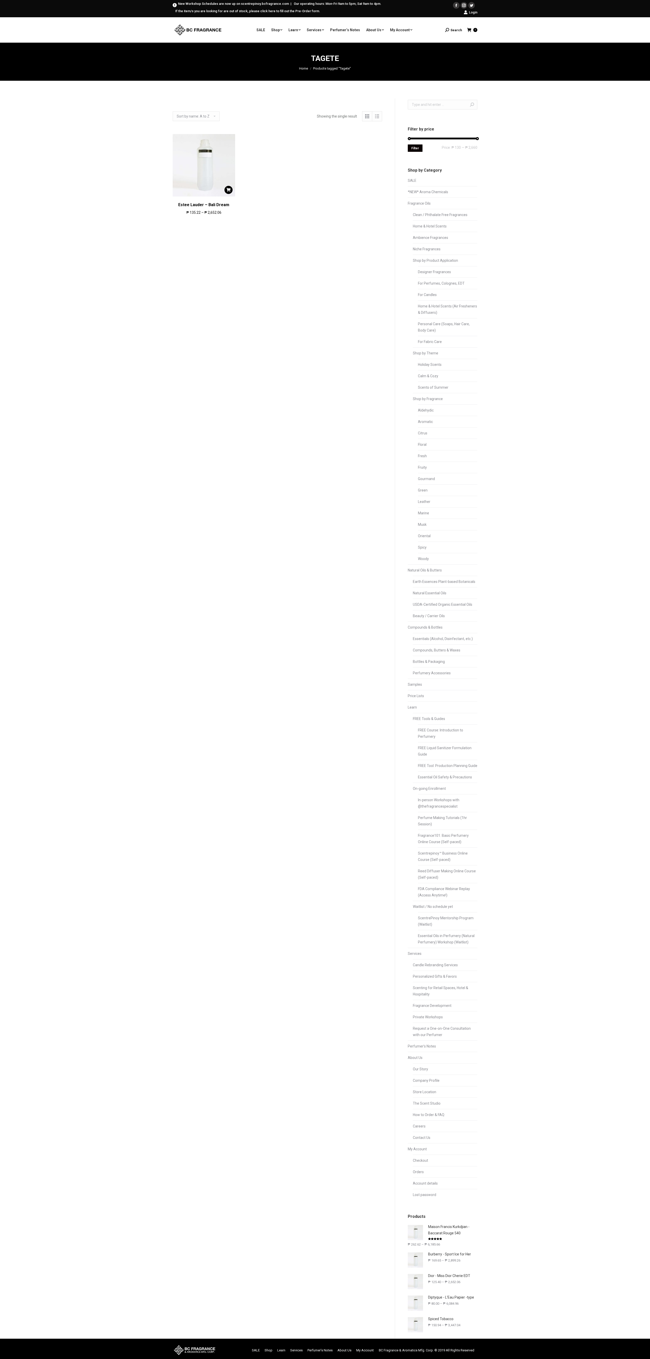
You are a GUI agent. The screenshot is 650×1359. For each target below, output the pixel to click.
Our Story (420, 1069)
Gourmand (426, 479)
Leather (424, 502)
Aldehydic (426, 410)
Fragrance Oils (419, 203)
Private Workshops (428, 1017)
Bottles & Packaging (429, 662)
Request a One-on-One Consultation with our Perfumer (442, 1031)
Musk (422, 524)
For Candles (427, 295)
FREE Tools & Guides (429, 719)
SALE (412, 180)
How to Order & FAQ (428, 1115)
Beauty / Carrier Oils (429, 616)
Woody (423, 559)
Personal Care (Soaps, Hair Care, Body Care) (444, 327)
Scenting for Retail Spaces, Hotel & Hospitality (440, 991)
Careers (419, 1126)
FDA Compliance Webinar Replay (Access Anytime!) (444, 892)
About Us (415, 1058)
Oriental (424, 536)
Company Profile (426, 1080)
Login (473, 12)
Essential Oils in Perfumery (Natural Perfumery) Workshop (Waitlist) (446, 939)
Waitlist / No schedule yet (433, 907)
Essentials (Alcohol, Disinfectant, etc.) (443, 639)
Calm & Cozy (428, 376)
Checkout (420, 1160)
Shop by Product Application (435, 260)
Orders (418, 1172)
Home (303, 68)
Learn (412, 707)
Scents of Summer (433, 387)
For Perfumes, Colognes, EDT (441, 283)
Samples (415, 684)
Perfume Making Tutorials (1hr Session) (442, 821)
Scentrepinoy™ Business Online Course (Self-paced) (443, 856)
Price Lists (416, 696)
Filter (415, 148)
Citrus (422, 433)
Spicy (422, 547)
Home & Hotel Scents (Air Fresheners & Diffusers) (447, 309)
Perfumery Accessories (432, 673)
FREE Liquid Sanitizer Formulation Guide (445, 751)
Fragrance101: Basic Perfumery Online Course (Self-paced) (443, 838)
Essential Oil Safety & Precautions (445, 777)
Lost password (424, 1195)
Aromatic (425, 422)
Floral (422, 445)
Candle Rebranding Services (435, 965)
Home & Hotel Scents (430, 226)
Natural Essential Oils (429, 593)
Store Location (424, 1092)
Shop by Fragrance (428, 399)
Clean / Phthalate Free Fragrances (440, 215)
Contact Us (421, 1138)
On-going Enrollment (429, 789)
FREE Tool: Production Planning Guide (447, 766)
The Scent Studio (427, 1103)
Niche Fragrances (427, 249)
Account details (425, 1183)
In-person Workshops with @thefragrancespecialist (438, 803)
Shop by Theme (425, 353)
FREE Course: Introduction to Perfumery (440, 733)
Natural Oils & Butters (425, 570)
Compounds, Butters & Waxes (436, 650)
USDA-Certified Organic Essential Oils (442, 604)
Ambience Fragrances (430, 238)
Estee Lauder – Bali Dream (203, 204)
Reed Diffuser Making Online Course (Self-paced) (447, 874)
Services (414, 954)
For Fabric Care (430, 342)
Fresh (422, 456)
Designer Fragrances (434, 272)
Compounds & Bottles (425, 627)
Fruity (422, 467)
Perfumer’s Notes (422, 1046)
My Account (417, 1149)
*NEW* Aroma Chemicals (428, 192)
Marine (423, 513)
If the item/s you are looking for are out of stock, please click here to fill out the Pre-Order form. (247, 11)
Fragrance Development (432, 1006)
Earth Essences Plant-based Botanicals (444, 582)
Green (423, 490)
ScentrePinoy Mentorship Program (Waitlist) (446, 921)
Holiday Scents (430, 365)
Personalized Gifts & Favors (435, 976)
